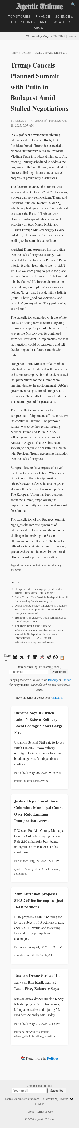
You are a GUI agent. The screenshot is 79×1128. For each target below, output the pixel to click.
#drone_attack (22, 1036)
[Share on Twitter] (21, 658)
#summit (16, 570)
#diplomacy (54, 565)
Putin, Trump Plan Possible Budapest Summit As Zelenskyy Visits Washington (41, 599)
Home (14, 53)
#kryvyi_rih (33, 1032)
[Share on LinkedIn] (35, 658)
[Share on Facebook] (28, 658)
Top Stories (19, 16)
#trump (21, 565)
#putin (31, 565)
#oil (48, 781)
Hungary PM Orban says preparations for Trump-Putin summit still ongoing (39, 591)
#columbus (20, 874)
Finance (42, 16)
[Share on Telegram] (48, 658)
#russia (18, 781)
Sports (28, 22)
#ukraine (41, 565)
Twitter (66, 680)
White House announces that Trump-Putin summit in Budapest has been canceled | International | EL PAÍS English (39, 634)
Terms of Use (44, 1111)
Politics (26, 53)
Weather (62, 22)
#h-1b (35, 955)
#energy (39, 781)
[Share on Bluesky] (15, 658)
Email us (57, 697)
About (39, 27)
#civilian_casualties (43, 1036)
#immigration (32, 869)
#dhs (51, 955)
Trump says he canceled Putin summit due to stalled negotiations (40, 619)
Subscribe (59, 671)
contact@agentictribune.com (22, 1099)
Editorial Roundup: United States (34, 642)
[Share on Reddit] (42, 658)
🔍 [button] (73, 4)
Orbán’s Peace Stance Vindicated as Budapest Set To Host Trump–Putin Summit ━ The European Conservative (41, 609)
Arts (44, 22)
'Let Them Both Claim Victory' (33, 626)
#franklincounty (51, 869)
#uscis (43, 955)
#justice (18, 869)
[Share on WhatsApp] (55, 658)
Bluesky (53, 680)
